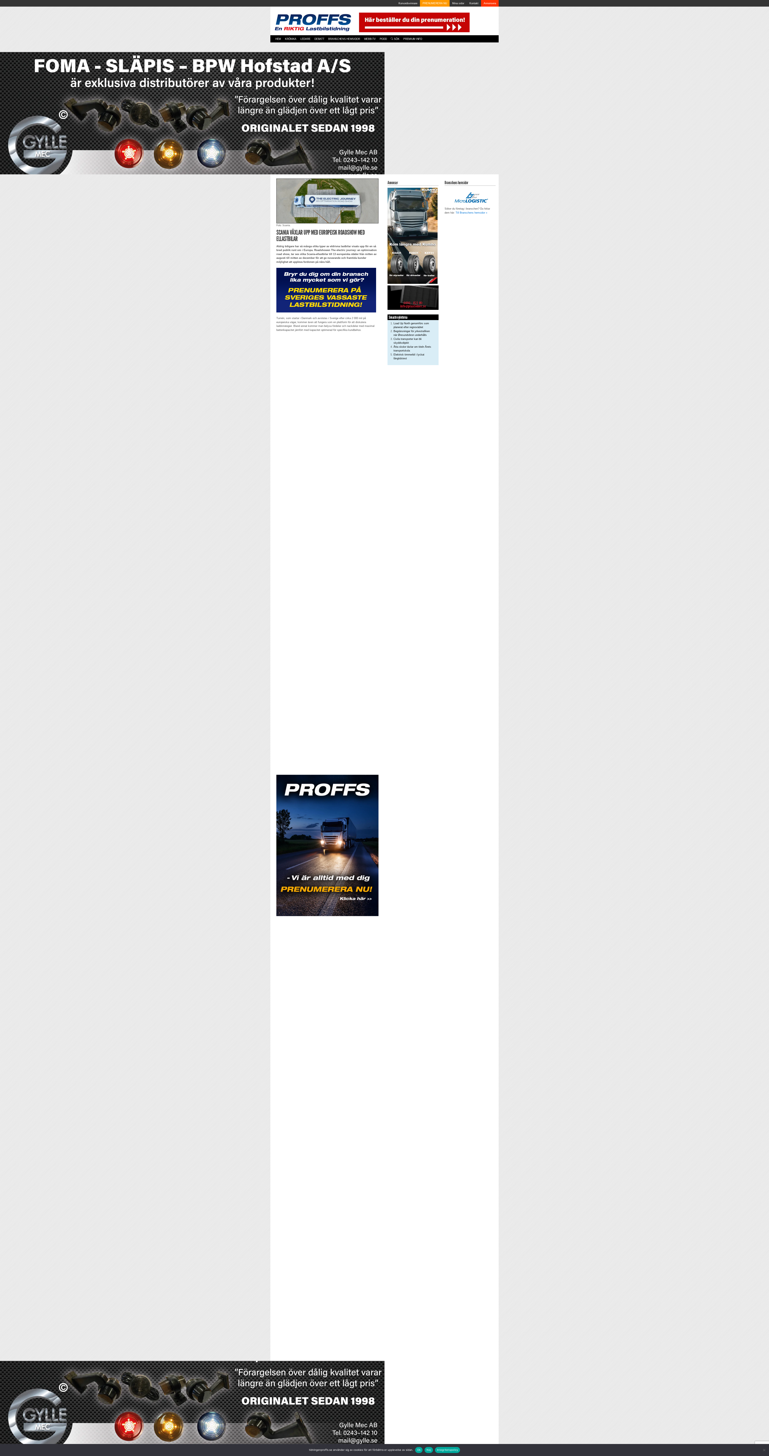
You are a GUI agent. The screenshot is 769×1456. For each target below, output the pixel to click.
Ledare (305, 38)
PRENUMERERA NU (435, 3)
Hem (278, 38)
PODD (383, 38)
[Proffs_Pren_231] (326, 289)
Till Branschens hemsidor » (471, 212)
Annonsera (490, 3)
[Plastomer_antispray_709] (413, 297)
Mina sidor (458, 3)
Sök (396, 38)
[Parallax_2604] (327, 845)
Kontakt (473, 3)
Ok (419, 1449)
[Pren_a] (413, 22)
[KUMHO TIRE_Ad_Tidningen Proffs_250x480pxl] (413, 235)
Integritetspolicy (447, 1449)
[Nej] (764, 1450)
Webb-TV (370, 38)
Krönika (290, 38)
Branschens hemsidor (344, 38)
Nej (429, 1449)
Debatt (319, 38)
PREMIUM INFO (412, 38)
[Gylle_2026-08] (192, 117)
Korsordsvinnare (408, 3)
